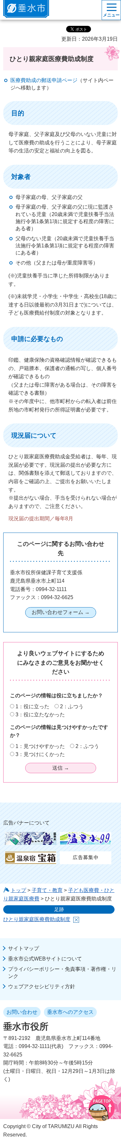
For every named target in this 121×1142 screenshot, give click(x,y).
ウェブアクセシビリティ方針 (41, 986)
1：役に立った (32, 706)
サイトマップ (23, 948)
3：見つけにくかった (40, 754)
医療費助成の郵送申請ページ (43, 80)
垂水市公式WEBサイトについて (45, 958)
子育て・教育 (47, 890)
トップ (18, 890)
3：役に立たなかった (40, 714)
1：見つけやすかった (40, 746)
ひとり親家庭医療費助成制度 (36, 919)
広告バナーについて (26, 822)
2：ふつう (72, 706)
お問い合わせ (21, 1012)
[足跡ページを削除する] (76, 920)
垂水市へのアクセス (70, 1012)
